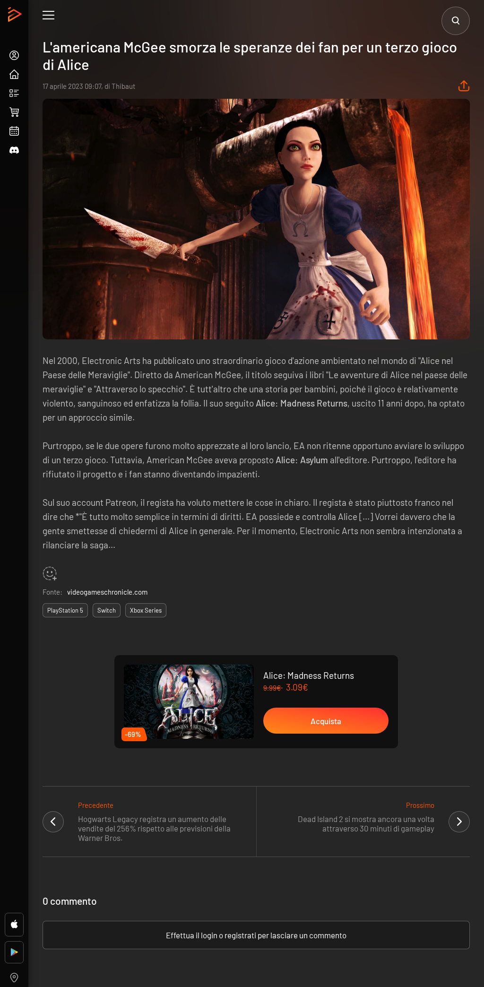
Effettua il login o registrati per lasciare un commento (256, 935)
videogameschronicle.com (107, 592)
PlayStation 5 (65, 610)
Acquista (326, 721)
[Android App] (14, 952)
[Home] (16, 17)
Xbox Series (146, 610)
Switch (106, 610)
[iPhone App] (14, 924)
